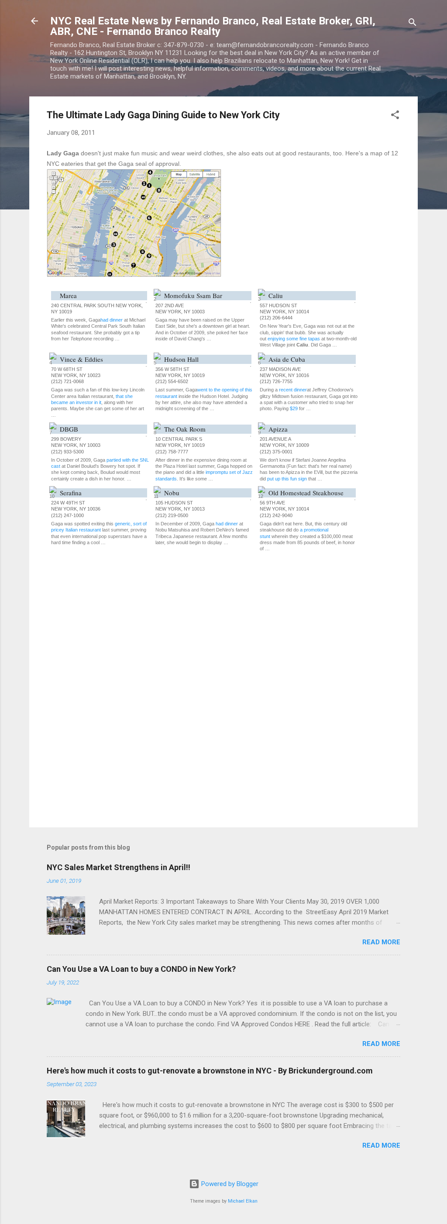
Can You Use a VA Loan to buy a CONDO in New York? (141, 969)
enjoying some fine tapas (294, 338)
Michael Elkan (243, 1201)
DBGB (69, 429)
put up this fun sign (287, 478)
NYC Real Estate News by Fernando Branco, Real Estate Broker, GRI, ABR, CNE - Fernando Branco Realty (212, 26)
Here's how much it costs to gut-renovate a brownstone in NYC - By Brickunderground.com (210, 1070)
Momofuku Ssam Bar (193, 295)
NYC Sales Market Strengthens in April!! (118, 867)
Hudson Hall (181, 359)
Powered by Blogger (228, 1184)
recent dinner (293, 389)
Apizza (278, 429)
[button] (395, 116)
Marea (68, 295)
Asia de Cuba (286, 359)
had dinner (111, 319)
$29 (294, 408)
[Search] (412, 23)
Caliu (275, 295)
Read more (381, 942)
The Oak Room (185, 429)
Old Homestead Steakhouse (306, 492)
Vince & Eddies (81, 359)
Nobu (171, 492)
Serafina (71, 492)
